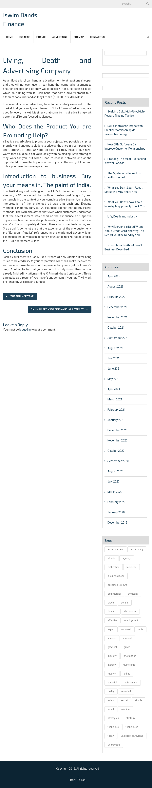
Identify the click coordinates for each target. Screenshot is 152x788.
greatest (112, 647)
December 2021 (117, 307)
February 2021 (116, 409)
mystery (112, 673)
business (131, 567)
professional (131, 682)
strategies (113, 718)
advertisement (116, 549)
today (111, 736)
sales (111, 700)
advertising (137, 549)
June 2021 (114, 368)
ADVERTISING (59, 37)
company (133, 593)
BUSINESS (24, 37)
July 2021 (113, 358)
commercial (114, 593)
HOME (9, 37)
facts (140, 629)
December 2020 (117, 430)
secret (124, 700)
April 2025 (113, 276)
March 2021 (114, 399)
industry (112, 656)
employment (131, 620)
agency (127, 558)
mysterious (129, 664)
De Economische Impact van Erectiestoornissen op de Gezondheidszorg (123, 130)
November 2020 (117, 440)
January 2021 (116, 420)
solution (125, 709)
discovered (130, 611)
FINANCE (41, 37)
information (130, 656)
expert (111, 629)
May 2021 (113, 378)
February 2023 (116, 296)
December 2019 (117, 522)
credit (111, 602)
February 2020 (116, 502)
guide (127, 647)
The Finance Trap (22, 296)
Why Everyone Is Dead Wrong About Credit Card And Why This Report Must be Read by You (124, 231)
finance (112, 638)
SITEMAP (79, 37)
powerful (112, 682)
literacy (112, 664)
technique (113, 727)
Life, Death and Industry (122, 216)
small (111, 709)
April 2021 (113, 389)
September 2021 (118, 337)
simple (138, 700)
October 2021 (115, 327)
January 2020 (116, 512)
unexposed (114, 744)
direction (112, 611)
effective (112, 620)
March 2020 (114, 491)
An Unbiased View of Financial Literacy (57, 309)
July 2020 (113, 481)
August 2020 (115, 471)
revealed (126, 691)
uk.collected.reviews (132, 736)
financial (127, 638)
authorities (114, 567)
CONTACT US (97, 37)
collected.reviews (117, 585)
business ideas (116, 576)
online (127, 673)
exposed (126, 629)
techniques (132, 727)
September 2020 (118, 461)
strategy (130, 718)
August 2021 (115, 348)
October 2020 (115, 450)
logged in (25, 329)
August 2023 (115, 286)
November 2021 (117, 317)
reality (111, 691)
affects (112, 558)
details (124, 602)
